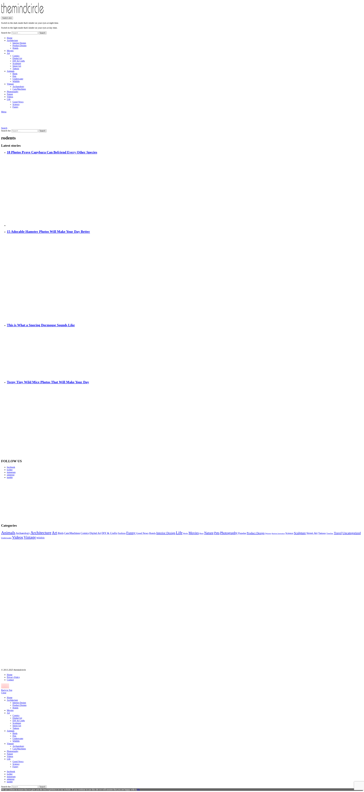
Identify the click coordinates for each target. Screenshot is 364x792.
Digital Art (17, 58)
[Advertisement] (27, 501)
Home (9, 38)
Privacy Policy (13, 677)
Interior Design (19, 43)
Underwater (18, 79)
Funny (15, 107)
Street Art (17, 66)
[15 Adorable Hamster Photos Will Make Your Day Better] (185, 278)
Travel (338, 533)
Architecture (12, 40)
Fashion (122, 533)
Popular (242, 533)
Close (3, 693)
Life (9, 99)
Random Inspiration (278, 533)
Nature (10, 94)
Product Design (19, 45)
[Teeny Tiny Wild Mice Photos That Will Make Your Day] (185, 421)
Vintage (10, 84)
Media (185, 533)
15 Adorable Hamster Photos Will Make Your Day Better (48, 231)
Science (16, 104)
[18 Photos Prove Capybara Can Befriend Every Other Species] (185, 190)
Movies (10, 50)
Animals (10, 71)
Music (201, 533)
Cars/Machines (19, 89)
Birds (15, 73)
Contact (10, 680)
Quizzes (268, 533)
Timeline (329, 533)
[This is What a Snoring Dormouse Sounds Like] (185, 353)
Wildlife (16, 81)
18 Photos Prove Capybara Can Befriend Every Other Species (52, 152)
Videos (10, 97)
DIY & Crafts (19, 61)
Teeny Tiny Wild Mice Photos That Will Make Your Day (48, 382)
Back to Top (6, 690)
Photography (12, 91)
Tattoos (16, 68)
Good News (18, 102)
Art (8, 53)
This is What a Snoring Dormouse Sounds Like (41, 325)
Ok (138, 789)
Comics (16, 56)
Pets (14, 76)
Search (42, 33)
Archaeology (18, 86)
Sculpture (17, 63)
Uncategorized (351, 533)
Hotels (15, 48)
